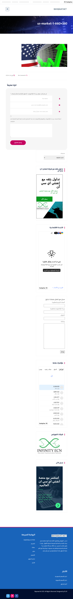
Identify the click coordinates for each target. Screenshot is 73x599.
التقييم (33, 544)
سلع (34, 551)
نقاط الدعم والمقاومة (29, 540)
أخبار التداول (64, 584)
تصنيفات (63, 153)
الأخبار (33, 563)
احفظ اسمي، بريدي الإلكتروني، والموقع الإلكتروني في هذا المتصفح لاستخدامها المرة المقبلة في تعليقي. (35, 120)
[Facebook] (16, 596)
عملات (33, 547)
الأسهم (33, 555)
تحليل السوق (31, 559)
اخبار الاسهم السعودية (61, 576)
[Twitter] (12, 596)
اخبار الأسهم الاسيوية (61, 580)
